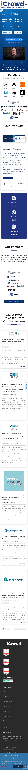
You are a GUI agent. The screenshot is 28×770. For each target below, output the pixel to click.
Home (5, 691)
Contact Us (6, 711)
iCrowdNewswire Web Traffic (14, 39)
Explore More (7, 178)
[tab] (8, 138)
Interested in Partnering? (12, 301)
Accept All (23, 766)
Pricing (5, 703)
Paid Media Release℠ (8, 725)
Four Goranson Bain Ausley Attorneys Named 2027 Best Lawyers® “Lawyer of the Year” (13, 497)
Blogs (5, 693)
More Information (7, 766)
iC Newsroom (6, 696)
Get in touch (6, 745)
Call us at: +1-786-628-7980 (9, 749)
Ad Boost (5, 727)
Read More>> (23, 366)
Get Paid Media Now (8, 32)
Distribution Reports (8, 701)
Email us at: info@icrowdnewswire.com (11, 747)
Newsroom (19, 628)
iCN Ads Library (7, 716)
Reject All (16, 766)
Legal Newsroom (7, 698)
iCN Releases (6, 713)
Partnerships (6, 706)
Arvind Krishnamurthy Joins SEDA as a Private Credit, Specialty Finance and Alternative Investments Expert (13, 342)
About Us (5, 708)
